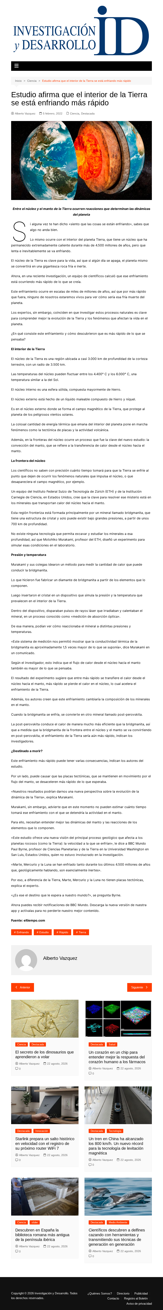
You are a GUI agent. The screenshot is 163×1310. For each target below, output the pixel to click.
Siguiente (137, 987)
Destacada (88, 113)
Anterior (25, 987)
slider (35, 1222)
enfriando (23, 932)
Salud (112, 1044)
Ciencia (74, 113)
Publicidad (141, 1293)
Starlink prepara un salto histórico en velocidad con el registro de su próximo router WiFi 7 (44, 1143)
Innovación (41, 1130)
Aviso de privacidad (139, 1303)
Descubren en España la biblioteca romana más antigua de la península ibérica (42, 1235)
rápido (63, 932)
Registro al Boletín (136, 1298)
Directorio (123, 1293)
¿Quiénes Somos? (99, 1293)
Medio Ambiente (118, 1222)
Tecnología (115, 1130)
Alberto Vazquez (25, 113)
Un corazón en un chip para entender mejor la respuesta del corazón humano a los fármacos (117, 1057)
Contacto (113, 1298)
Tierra (82, 932)
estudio (44, 932)
